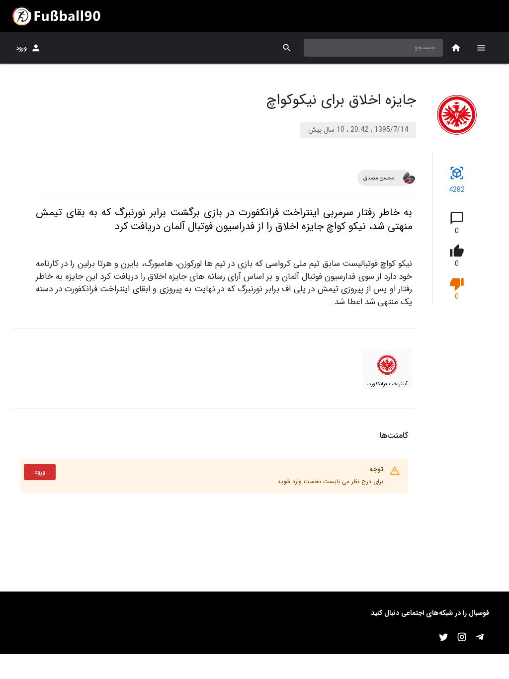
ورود (21, 48)
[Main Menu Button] (481, 48)
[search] (287, 48)
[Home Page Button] (456, 48)
